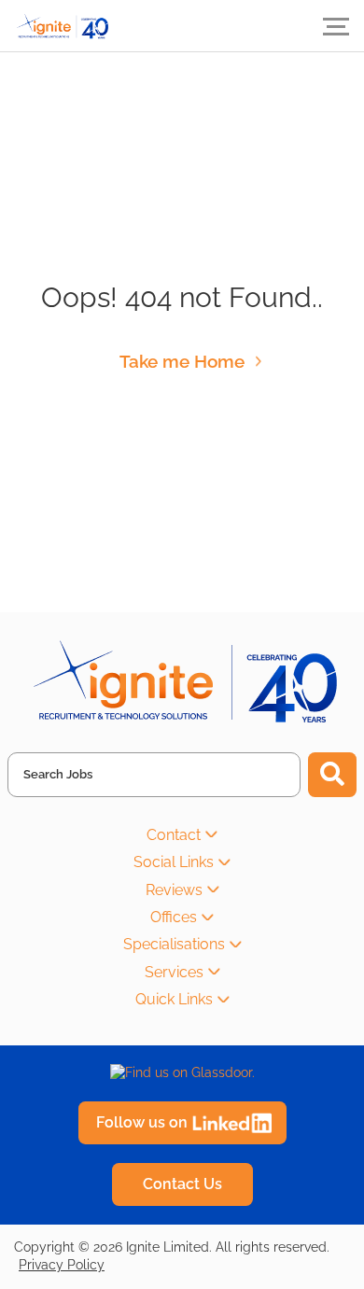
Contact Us (182, 1184)
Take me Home (182, 361)
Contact (174, 835)
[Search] (332, 774)
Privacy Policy (62, 1264)
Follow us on (142, 1122)
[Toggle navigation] (336, 26)
